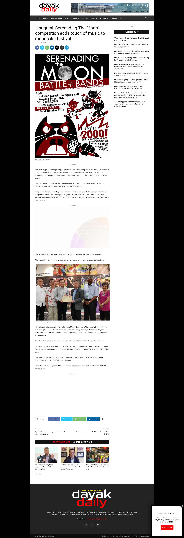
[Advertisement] (72, 391)
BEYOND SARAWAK (56, 18)
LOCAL (45, 18)
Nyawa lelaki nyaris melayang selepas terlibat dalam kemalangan (51, 433)
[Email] (57, 47)
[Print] (62, 47)
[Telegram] (67, 47)
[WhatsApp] (47, 47)
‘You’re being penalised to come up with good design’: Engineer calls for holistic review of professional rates (129, 104)
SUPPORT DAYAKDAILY (123, 536)
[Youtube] (98, 525)
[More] (102, 419)
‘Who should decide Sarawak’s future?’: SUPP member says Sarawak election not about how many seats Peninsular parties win (130, 95)
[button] (146, 18)
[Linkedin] (52, 47)
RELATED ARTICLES (61, 442)
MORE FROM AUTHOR (82, 442)
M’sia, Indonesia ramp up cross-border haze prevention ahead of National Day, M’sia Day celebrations (129, 67)
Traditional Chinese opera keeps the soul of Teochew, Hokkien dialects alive (97, 467)
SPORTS (67, 18)
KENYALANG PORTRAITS (89, 18)
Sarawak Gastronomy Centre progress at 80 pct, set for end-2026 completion (45, 467)
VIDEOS (114, 18)
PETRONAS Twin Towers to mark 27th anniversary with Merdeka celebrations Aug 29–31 (131, 52)
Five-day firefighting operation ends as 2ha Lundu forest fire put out (131, 74)
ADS (121, 18)
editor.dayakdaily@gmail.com (96, 519)
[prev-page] (36, 473)
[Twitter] (42, 47)
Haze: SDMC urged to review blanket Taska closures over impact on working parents (129, 87)
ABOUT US (111, 536)
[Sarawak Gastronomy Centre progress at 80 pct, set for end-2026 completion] (46, 455)
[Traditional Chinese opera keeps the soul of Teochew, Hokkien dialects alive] (97, 455)
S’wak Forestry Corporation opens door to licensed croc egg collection (131, 39)
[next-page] (40, 473)
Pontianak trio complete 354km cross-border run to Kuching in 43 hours (131, 46)
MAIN (38, 18)
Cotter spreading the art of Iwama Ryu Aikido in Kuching (92, 433)
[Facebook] (37, 47)
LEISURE (76, 18)
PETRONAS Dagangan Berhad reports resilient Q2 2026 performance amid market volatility (131, 81)
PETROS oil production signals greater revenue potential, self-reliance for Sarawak (70, 467)
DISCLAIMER (135, 536)
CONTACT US (145, 536)
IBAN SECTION (104, 18)
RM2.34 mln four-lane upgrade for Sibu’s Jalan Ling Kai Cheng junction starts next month (131, 59)
